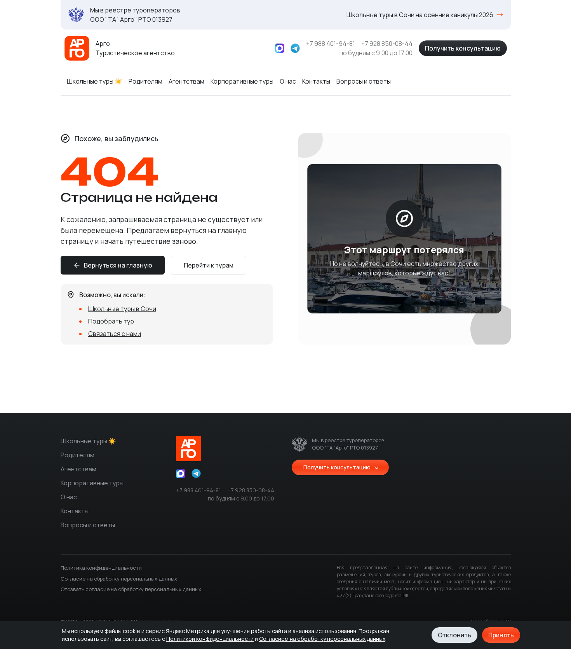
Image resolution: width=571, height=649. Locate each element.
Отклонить (454, 635)
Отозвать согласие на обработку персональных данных (131, 589)
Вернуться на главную (118, 265)
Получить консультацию (463, 48)
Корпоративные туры (242, 81)
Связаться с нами (114, 333)
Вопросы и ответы (363, 81)
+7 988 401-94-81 (330, 43)
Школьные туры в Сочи (122, 308)
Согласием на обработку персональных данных (322, 638)
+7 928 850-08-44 (387, 43)
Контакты (316, 81)
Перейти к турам (208, 265)
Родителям (145, 81)
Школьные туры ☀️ (94, 81)
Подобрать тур (111, 321)
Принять (501, 635)
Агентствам (186, 81)
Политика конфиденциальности (101, 567)
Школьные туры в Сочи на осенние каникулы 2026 (419, 14)
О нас (288, 81)
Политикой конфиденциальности (210, 638)
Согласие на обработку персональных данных (119, 578)
